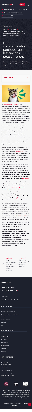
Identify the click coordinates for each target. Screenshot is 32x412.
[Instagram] (14, 299)
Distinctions (4, 339)
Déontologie (4, 342)
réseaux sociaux (20, 151)
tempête (16, 197)
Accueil (5, 29)
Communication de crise (11, 31)
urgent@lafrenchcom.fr (7, 375)
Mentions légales (8, 403)
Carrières (3, 351)
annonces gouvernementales (11, 189)
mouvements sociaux (21, 215)
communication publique (11, 104)
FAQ (16, 64)
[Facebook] (2, 299)
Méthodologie (5, 345)
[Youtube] (11, 299)
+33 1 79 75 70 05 (6, 370)
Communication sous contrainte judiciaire (10, 315)
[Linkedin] (8, 299)
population (25, 178)
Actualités (13, 29)
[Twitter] (5, 299)
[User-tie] (17, 299)
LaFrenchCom (5, 336)
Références (4, 348)
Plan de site (18, 403)
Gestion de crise (5, 319)
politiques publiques (16, 187)
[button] (28, 4)
